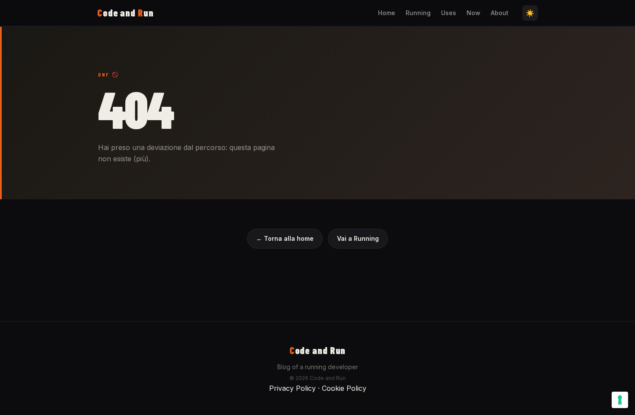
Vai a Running (358, 238)
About (499, 12)
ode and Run (317, 350)
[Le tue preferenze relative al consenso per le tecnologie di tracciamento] (620, 400)
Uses (448, 12)
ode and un (125, 12)
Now (473, 12)
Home (386, 12)
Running (418, 12)
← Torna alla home (285, 238)
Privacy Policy (292, 388)
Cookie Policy (344, 388)
